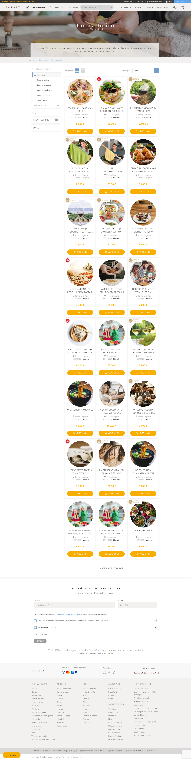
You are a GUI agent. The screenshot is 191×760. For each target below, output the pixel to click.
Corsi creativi (42, 100)
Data (36, 128)
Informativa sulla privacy (65, 615)
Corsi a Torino (39, 75)
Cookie (79, 615)
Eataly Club (94, 650)
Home (34, 60)
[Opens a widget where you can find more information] (12, 755)
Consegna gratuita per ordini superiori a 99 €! (18, 2)
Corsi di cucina (43, 80)
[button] (175, 7)
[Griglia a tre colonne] (77, 70)
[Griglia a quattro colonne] (83, 70)
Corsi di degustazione (45, 85)
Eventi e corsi (43, 60)
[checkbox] (35, 620)
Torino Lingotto (56, 60)
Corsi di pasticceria (44, 90)
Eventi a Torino (40, 105)
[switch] (56, 120)
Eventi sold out (42, 120)
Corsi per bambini (44, 95)
